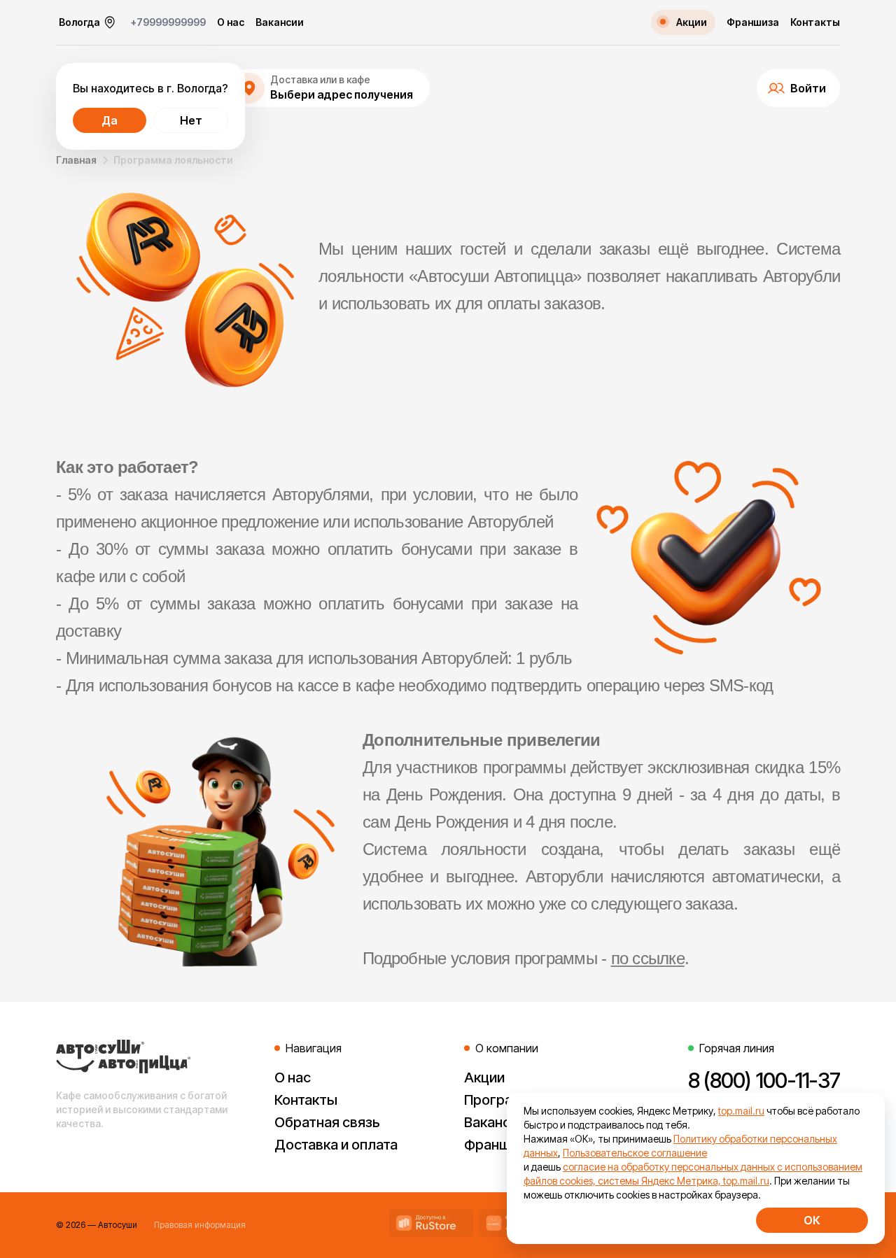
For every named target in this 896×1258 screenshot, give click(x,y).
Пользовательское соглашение (635, 1153)
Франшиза (753, 22)
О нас (230, 22)
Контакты (815, 22)
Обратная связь (327, 1122)
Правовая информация (200, 1225)
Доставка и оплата (336, 1144)
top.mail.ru (741, 1111)
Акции (484, 1077)
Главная (76, 160)
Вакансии (279, 22)
